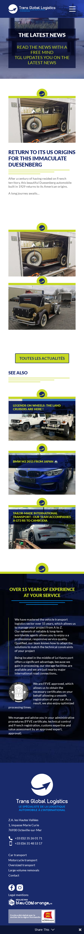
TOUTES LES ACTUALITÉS (42, 358)
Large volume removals (23, 870)
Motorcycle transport (22, 860)
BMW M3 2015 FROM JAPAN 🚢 (35, 461)
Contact (13, 875)
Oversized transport (21, 865)
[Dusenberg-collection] (42, 141)
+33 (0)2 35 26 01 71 (25, 838)
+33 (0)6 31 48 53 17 (25, 843)
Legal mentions (18, 895)
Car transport (17, 855)
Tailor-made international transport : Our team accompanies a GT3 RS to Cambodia (42, 517)
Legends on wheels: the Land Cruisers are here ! (37, 407)
